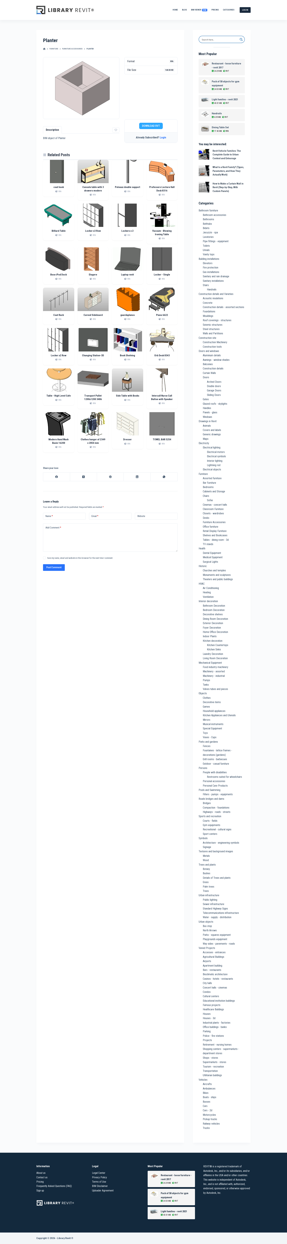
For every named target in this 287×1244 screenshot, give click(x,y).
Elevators (207, 263)
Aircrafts (207, 1084)
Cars (205, 1106)
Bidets (206, 228)
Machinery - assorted (214, 671)
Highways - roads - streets (216, 812)
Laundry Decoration (213, 654)
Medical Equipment (213, 557)
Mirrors (206, 719)
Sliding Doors (214, 395)
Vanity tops (208, 254)
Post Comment (53, 567)
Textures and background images (216, 851)
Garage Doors (214, 390)
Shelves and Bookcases (215, 535)
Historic (203, 566)
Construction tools (212, 346)
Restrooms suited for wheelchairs (224, 776)
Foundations (209, 311)
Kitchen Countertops (217, 645)
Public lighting (210, 899)
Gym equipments (211, 825)
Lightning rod (213, 465)
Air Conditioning (211, 588)
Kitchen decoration (212, 640)
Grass (206, 882)
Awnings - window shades (216, 359)
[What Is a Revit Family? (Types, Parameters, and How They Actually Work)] (204, 170)
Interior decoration (208, 601)
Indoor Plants (210, 636)
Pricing (215, 10)
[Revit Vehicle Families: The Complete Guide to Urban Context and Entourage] (204, 154)
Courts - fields (210, 820)
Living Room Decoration (215, 658)
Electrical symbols (216, 456)
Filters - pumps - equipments (218, 794)
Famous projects (211, 1005)
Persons (203, 768)
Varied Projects (207, 948)
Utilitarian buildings (212, 1075)
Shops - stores (210, 1057)
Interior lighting (214, 460)
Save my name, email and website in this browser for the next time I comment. (80, 558)
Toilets (206, 245)
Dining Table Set (220, 127)
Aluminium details (212, 355)
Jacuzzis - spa (210, 232)
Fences (206, 746)
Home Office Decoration (215, 632)
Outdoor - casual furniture (216, 763)
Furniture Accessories (214, 522)
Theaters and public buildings (218, 579)
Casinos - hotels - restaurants (218, 978)
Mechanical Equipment (210, 662)
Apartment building (212, 965)
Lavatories (208, 237)
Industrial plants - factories (216, 1022)
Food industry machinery (215, 667)
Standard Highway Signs (215, 908)
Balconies (208, 364)
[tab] (52, 130)
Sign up (40, 1190)
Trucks (206, 1128)
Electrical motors (216, 452)
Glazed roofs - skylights (215, 403)
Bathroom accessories (214, 215)
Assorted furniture (212, 478)
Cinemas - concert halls (215, 504)
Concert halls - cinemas (215, 987)
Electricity (204, 443)
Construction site (207, 337)
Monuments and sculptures (217, 575)
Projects (207, 1040)
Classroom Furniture (213, 509)
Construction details (213, 368)
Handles (207, 408)
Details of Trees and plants (217, 877)
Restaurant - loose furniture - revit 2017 (226, 65)
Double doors (214, 386)
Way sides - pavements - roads (219, 943)
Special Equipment (212, 728)
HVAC (202, 583)
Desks (206, 517)
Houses (207, 1013)
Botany (206, 869)
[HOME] (44, 49)
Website (141, 516)
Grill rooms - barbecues (215, 759)
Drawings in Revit (208, 421)
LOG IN (245, 10)
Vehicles (203, 1079)
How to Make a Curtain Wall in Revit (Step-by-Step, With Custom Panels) (228, 187)
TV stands (208, 544)
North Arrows (210, 930)
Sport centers (210, 833)
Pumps (206, 680)
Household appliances (214, 711)
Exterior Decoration (213, 623)
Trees (206, 891)
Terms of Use (99, 1181)
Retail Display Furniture (215, 531)
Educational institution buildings (219, 1000)
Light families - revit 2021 (225, 99)
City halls (207, 983)
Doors (206, 377)
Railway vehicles (211, 1123)
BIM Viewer (198, 10)
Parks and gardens (208, 741)
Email (95, 516)
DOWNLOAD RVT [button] (151, 125)
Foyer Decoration (212, 627)
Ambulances (209, 1088)
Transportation (210, 1071)
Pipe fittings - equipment (216, 241)
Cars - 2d (207, 1110)
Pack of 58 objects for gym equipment (225, 83)
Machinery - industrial (214, 675)
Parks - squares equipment (217, 934)
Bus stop (207, 926)
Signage (207, 847)
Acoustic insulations (213, 298)
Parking (207, 1031)
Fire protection (210, 267)
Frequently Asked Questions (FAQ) (54, 1186)
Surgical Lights (210, 561)
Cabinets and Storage (214, 491)
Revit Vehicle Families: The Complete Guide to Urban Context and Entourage (227, 154)
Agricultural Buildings (213, 956)
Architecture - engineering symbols (221, 842)
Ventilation (208, 596)
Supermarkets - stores (214, 1062)
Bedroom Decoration (214, 610)
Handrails (217, 113)
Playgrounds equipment (215, 939)
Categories (228, 10)
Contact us (42, 1177)
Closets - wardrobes (213, 513)
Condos (207, 992)
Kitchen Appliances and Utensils (219, 715)
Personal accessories (214, 781)
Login (163, 137)
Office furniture (210, 526)
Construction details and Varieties (216, 294)
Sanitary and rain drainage (216, 276)
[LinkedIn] (137, 477)
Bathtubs (207, 223)
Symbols (203, 838)
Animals (207, 425)
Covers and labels (212, 430)
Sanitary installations (213, 280)
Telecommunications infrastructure (221, 912)
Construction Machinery (215, 342)
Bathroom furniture (208, 210)
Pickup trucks (210, 1119)
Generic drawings (212, 434)
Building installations (209, 258)
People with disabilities (215, 772)
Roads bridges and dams (211, 798)
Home (175, 10)
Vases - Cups (209, 737)
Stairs (206, 285)
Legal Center (98, 1172)
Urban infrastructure (209, 895)
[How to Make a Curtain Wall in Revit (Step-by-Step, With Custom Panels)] (204, 187)
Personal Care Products (215, 785)
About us (41, 1172)
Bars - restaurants (212, 970)
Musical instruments (213, 724)
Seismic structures (212, 324)
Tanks (206, 684)
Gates (206, 399)
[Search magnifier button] (241, 39)
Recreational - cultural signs (217, 829)
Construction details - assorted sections (223, 307)
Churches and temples (214, 570)
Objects (203, 693)
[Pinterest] (110, 477)
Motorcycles (209, 1114)
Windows (207, 416)
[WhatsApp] (164, 477)
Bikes (205, 1092)
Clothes (207, 697)
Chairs (206, 496)
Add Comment (53, 527)
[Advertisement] (151, 97)
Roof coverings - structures (217, 320)
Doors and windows (209, 351)
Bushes (206, 873)
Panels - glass (210, 412)
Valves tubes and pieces (215, 689)
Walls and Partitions (213, 333)
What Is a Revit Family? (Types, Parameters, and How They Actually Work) (228, 171)
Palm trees (208, 886)
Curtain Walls (209, 373)
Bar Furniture (209, 482)
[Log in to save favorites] (115, 130)
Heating (207, 592)
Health (202, 548)
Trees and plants (207, 864)
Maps (205, 438)
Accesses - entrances (214, 952)
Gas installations (211, 272)
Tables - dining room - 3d (216, 539)
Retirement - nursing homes (217, 1044)
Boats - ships (209, 1097)
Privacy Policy (99, 1177)
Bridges (207, 803)
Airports (207, 961)
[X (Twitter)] (83, 477)
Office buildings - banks (215, 1027)
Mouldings (208, 316)
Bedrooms (208, 487)
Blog (184, 10)
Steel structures (211, 329)
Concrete (207, 302)
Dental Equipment (212, 553)
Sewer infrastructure (213, 904)
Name (49, 516)
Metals (206, 855)
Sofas (210, 500)
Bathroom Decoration (214, 605)
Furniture (203, 474)
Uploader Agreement (103, 1190)
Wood (206, 860)
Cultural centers (211, 996)
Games (206, 706)
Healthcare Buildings (213, 1009)
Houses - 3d (209, 1018)
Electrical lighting (211, 447)
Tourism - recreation (213, 1066)
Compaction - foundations (216, 807)
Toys (205, 733)
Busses (206, 1101)
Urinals (206, 250)
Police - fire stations (213, 1035)
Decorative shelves (213, 614)
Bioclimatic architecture (215, 974)
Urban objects (206, 921)
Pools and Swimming (209, 790)
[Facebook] (56, 477)
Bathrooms (208, 219)
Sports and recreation (210, 816)
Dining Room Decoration (215, 618)
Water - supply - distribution (217, 917)
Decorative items (212, 702)
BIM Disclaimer (100, 1186)
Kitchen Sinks (214, 649)
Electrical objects (212, 469)
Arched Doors (214, 381)
